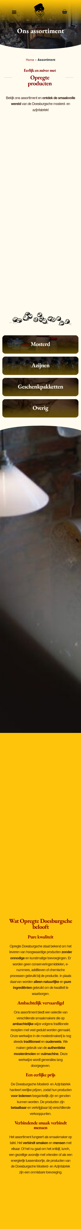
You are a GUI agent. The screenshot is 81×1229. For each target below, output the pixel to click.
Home (30, 59)
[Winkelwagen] (66, 12)
